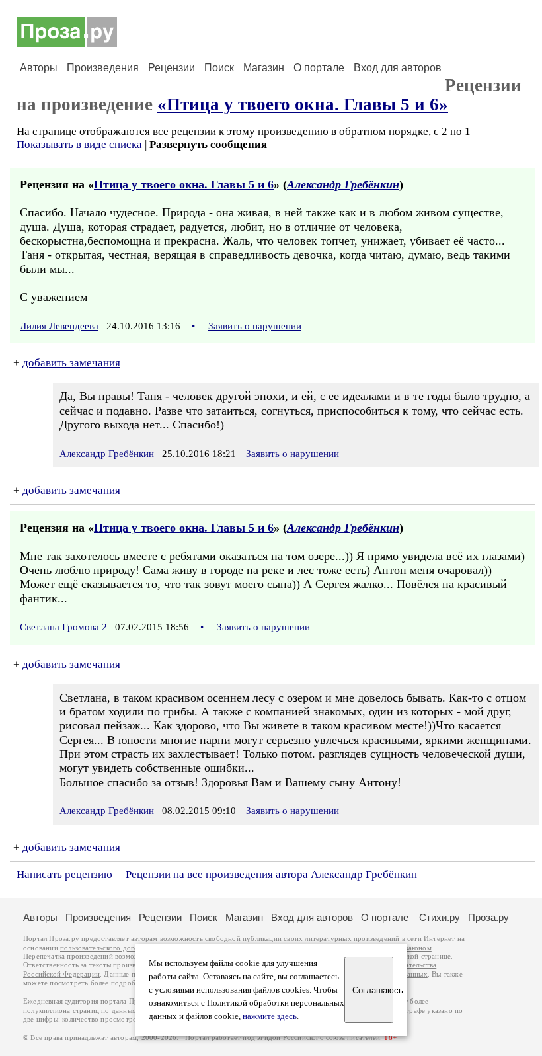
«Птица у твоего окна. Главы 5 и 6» (302, 104)
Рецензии (171, 67)
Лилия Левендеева (59, 326)
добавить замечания (71, 362)
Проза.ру (488, 917)
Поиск (219, 67)
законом (418, 948)
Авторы (39, 67)
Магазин (263, 67)
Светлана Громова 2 (63, 627)
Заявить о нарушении (254, 326)
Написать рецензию (64, 874)
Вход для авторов (398, 67)
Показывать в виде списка (79, 144)
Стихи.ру (439, 917)
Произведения (103, 67)
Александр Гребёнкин (343, 184)
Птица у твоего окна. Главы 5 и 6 (184, 184)
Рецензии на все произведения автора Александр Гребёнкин (271, 874)
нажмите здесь (270, 1016)
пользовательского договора (106, 948)
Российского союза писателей (331, 1037)
